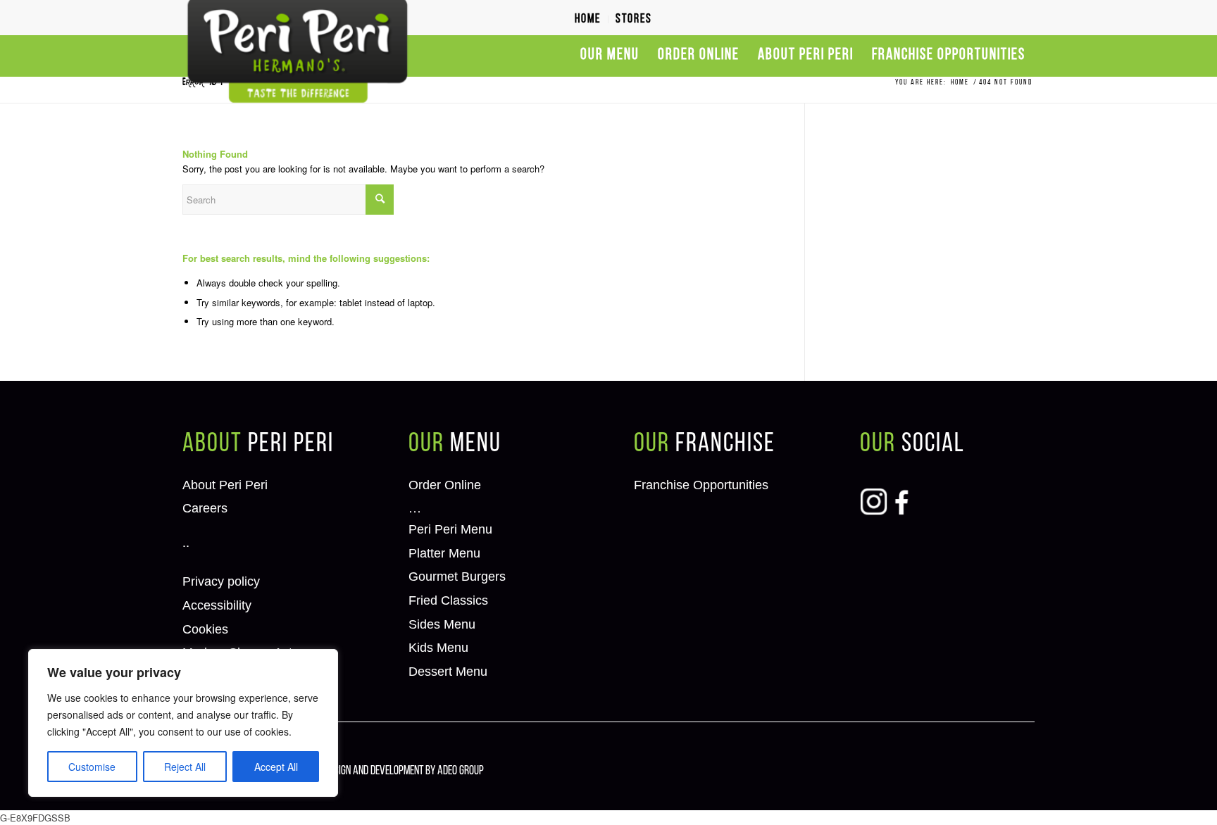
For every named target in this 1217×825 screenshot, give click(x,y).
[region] (183, 723)
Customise (92, 767)
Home (588, 19)
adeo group (460, 771)
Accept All (276, 767)
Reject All (185, 767)
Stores (634, 19)
